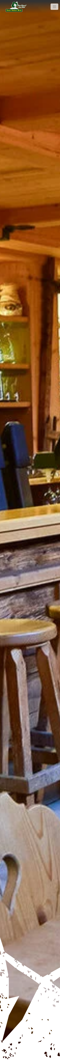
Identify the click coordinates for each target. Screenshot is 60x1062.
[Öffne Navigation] (54, 6)
